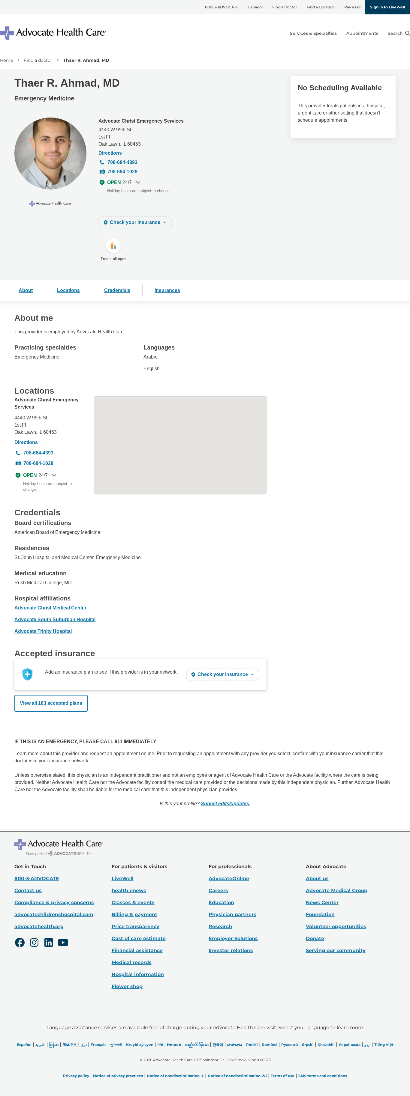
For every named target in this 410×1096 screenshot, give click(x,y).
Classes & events (133, 902)
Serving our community (336, 950)
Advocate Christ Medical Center (50, 607)
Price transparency (135, 926)
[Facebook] (20, 943)
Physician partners (232, 914)
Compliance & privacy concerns (54, 902)
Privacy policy (76, 1076)
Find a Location (321, 7)
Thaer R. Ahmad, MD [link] (86, 60)
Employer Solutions (233, 938)
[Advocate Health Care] (54, 33)
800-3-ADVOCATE (222, 7)
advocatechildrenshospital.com (53, 914)
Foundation (320, 914)
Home (6, 60)
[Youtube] (63, 943)
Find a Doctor (284, 7)
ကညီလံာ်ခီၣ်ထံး (197, 1044)
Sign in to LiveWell (387, 7)
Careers (218, 890)
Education (221, 902)
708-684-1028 (122, 171)
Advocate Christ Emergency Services (141, 121)
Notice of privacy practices (118, 1076)
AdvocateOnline (229, 878)
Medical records (132, 962)
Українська (349, 1044)
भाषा (160, 1044)
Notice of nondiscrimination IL (175, 1076)
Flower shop (127, 986)
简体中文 (69, 1044)
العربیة (40, 1044)
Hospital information (138, 974)
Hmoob (174, 1044)
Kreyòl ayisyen (139, 1044)
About (26, 290)
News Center (322, 902)
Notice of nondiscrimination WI (237, 1076)
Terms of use (282, 1076)
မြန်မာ (54, 1044)
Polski (252, 1044)
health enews (129, 890)
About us (317, 878)
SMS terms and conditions (322, 1076)
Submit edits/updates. (225, 803)
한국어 (218, 1044)
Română (269, 1044)
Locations (68, 290)
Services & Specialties (313, 33)
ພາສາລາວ (234, 1044)
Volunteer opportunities (336, 926)
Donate (315, 938)
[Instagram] (34, 943)
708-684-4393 (122, 162)
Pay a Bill (352, 7)
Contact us (28, 890)
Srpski (308, 1044)
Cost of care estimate (139, 938)
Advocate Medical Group (336, 890)
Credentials (117, 290)
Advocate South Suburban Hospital (54, 619)
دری (84, 1044)
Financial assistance (137, 950)
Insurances (167, 290)
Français (98, 1044)
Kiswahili (326, 1044)
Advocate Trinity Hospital (43, 631)
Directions (110, 153)
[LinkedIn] (48, 943)
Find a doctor (38, 60)
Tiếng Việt (383, 1044)
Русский (289, 1044)
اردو (367, 1044)
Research (220, 926)
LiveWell (123, 878)
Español (255, 7)
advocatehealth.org (39, 926)
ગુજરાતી (116, 1044)
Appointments (362, 33)
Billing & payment (134, 914)
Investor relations (231, 950)
